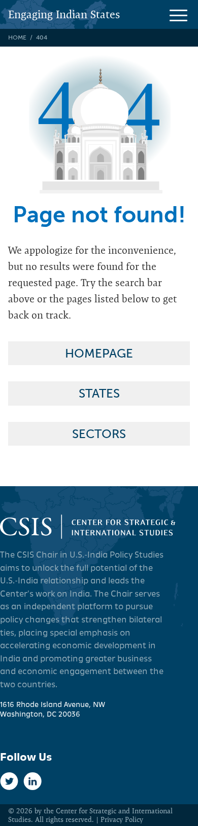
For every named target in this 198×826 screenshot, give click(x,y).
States (99, 393)
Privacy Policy (122, 819)
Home (17, 37)
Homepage (99, 353)
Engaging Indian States (64, 14)
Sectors (99, 433)
